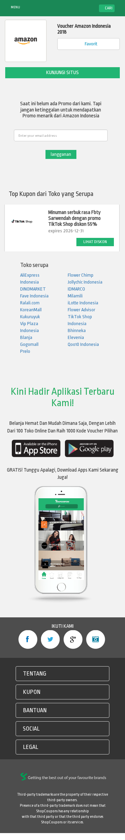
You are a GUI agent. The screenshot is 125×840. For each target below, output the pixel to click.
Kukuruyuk (30, 316)
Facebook (28, 639)
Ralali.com (30, 302)
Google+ (73, 639)
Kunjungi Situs (62, 72)
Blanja (26, 337)
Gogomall (29, 344)
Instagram (95, 639)
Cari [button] (108, 8)
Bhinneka (77, 330)
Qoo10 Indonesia (83, 344)
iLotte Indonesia (83, 302)
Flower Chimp (80, 275)
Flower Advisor (81, 309)
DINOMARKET (33, 289)
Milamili (75, 295)
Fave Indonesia (34, 295)
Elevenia (76, 337)
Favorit (90, 43)
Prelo (25, 351)
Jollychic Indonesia (85, 282)
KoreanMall (31, 309)
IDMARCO (76, 289)
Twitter (50, 639)
